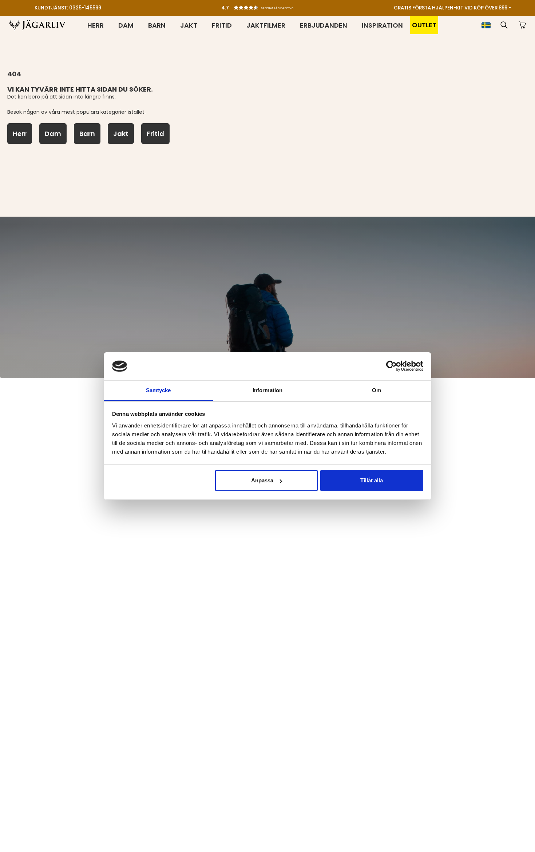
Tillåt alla (371, 480)
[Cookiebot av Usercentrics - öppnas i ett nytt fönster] (391, 366)
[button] (269, 5)
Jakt (188, 25)
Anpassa (262, 480)
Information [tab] (267, 390)
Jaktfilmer (265, 25)
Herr (95, 25)
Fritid (222, 25)
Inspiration (382, 25)
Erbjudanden (323, 25)
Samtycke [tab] (158, 390)
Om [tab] (376, 390)
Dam (126, 25)
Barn (157, 25)
